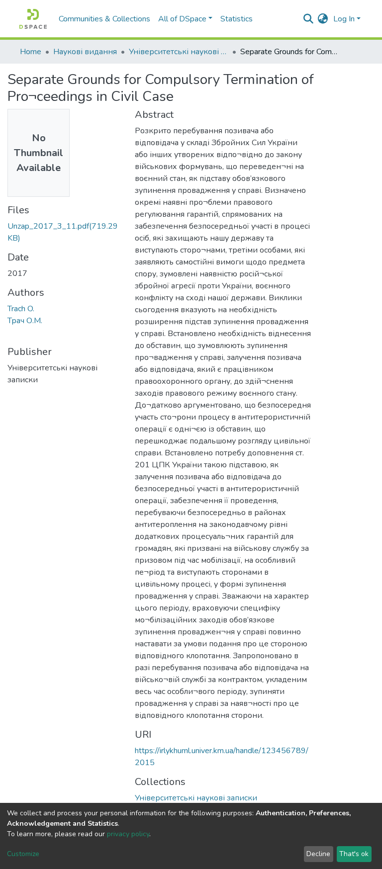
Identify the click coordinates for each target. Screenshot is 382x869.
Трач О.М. (24, 320)
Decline (318, 854)
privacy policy (128, 834)
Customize (23, 854)
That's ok (354, 854)
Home (30, 51)
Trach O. (20, 308)
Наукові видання (85, 51)
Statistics (236, 18)
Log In (344, 18)
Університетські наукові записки (178, 51)
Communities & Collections (104, 18)
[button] (323, 19)
